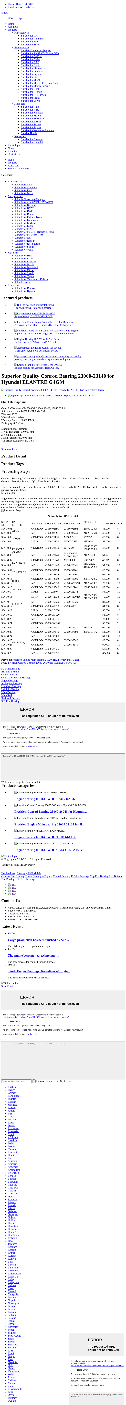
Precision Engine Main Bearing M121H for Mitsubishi (42, 325)
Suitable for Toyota (31, 127)
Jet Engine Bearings (11, 683)
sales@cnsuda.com (18, 913)
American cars (21, 32)
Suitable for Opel (30, 89)
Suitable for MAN (30, 80)
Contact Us (14, 154)
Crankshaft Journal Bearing (15, 677)
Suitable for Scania (31, 97)
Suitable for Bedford (31, 56)
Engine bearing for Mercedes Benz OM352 (36, 367)
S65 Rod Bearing (10, 701)
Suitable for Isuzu (30, 109)
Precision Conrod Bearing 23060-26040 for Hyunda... (50, 811)
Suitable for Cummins (32, 38)
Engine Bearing (9, 680)
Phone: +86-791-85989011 (22, 4)
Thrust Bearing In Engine (38, 876)
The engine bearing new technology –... (34, 955)
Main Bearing (8, 692)
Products (12, 29)
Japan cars (19, 103)
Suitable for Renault (31, 91)
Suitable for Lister (30, 77)
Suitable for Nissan (31, 121)
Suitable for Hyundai (32, 142)
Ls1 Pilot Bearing (10, 689)
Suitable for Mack (30, 44)
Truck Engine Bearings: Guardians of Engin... (39, 971)
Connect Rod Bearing (12, 876)
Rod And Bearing (10, 698)
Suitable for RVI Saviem (33, 94)
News (11, 148)
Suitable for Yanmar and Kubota (37, 130)
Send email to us (9, 449)
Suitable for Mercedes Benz (35, 86)
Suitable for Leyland (31, 74)
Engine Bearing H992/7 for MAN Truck (35, 342)
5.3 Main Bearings (11, 668)
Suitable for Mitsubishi (32, 118)
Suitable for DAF (30, 62)
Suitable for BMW (30, 59)
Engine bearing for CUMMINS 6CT (33, 316)
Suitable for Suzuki (31, 124)
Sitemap (21, 873)
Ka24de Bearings (80, 876)
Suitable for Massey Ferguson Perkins (40, 83)
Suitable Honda (29, 133)
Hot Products (8, 873)
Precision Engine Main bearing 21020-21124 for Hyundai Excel (45, 659)
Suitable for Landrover (32, 71)
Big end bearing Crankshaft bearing (32, 307)
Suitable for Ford (30, 41)
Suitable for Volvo (30, 100)
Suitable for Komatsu (32, 112)
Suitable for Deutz (30, 65)
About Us (13, 26)
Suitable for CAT (30, 35)
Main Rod (6, 695)
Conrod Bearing (9, 674)
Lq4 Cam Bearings (11, 686)
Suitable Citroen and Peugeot (36, 50)
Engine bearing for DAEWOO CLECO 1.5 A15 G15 (49, 850)
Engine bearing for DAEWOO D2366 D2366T (45, 799)
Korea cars (20, 136)
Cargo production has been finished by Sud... (38, 940)
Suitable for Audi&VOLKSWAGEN (40, 53)
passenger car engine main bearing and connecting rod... (43, 359)
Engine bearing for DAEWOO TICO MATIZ (45, 837)
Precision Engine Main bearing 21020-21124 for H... (49, 824)
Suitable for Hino (30, 106)
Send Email (7, 986)
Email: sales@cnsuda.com (21, 7)
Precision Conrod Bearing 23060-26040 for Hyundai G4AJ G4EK (42, 662)
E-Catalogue (14, 145)
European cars (21, 47)
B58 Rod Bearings (25, 879)
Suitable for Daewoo (31, 139)
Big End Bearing (10, 671)
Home (11, 23)
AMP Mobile (34, 873)
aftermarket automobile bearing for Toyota (36, 350)
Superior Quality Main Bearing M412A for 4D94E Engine (44, 333)
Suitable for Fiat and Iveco (34, 68)
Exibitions (13, 151)
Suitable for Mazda (31, 115)
